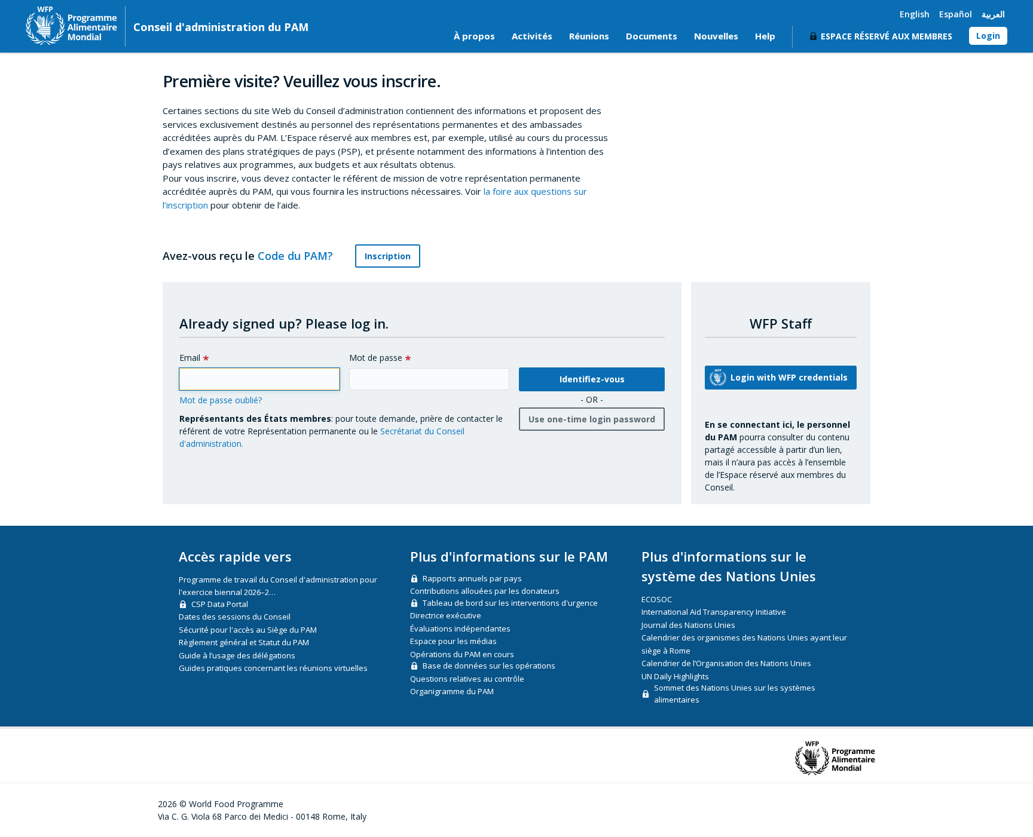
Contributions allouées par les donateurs (485, 590)
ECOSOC (656, 599)
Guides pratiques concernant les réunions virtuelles (273, 668)
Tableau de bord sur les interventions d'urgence (510, 602)
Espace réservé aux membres (886, 36)
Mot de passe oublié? (220, 400)
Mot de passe (375, 357)
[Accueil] (71, 25)
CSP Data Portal (219, 604)
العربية (993, 14)
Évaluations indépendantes (460, 628)
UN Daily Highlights (675, 676)
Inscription (388, 256)
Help (765, 36)
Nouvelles (716, 36)
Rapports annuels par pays (472, 578)
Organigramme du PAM (452, 691)
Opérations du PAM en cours (462, 654)
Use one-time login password (591, 419)
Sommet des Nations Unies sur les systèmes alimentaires (734, 693)
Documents (651, 36)
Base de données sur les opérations (489, 665)
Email (189, 357)
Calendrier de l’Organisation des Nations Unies (726, 663)
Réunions (589, 36)
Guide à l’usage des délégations (237, 655)
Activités (532, 36)
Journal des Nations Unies (688, 625)
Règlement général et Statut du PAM (244, 642)
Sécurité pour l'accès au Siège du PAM (248, 629)
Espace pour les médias (453, 641)
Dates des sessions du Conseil (235, 616)
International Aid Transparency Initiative (713, 611)
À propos (474, 36)
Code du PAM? (297, 256)
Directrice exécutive (445, 615)
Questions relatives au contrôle (467, 678)
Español (955, 14)
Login (988, 35)
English (915, 14)
